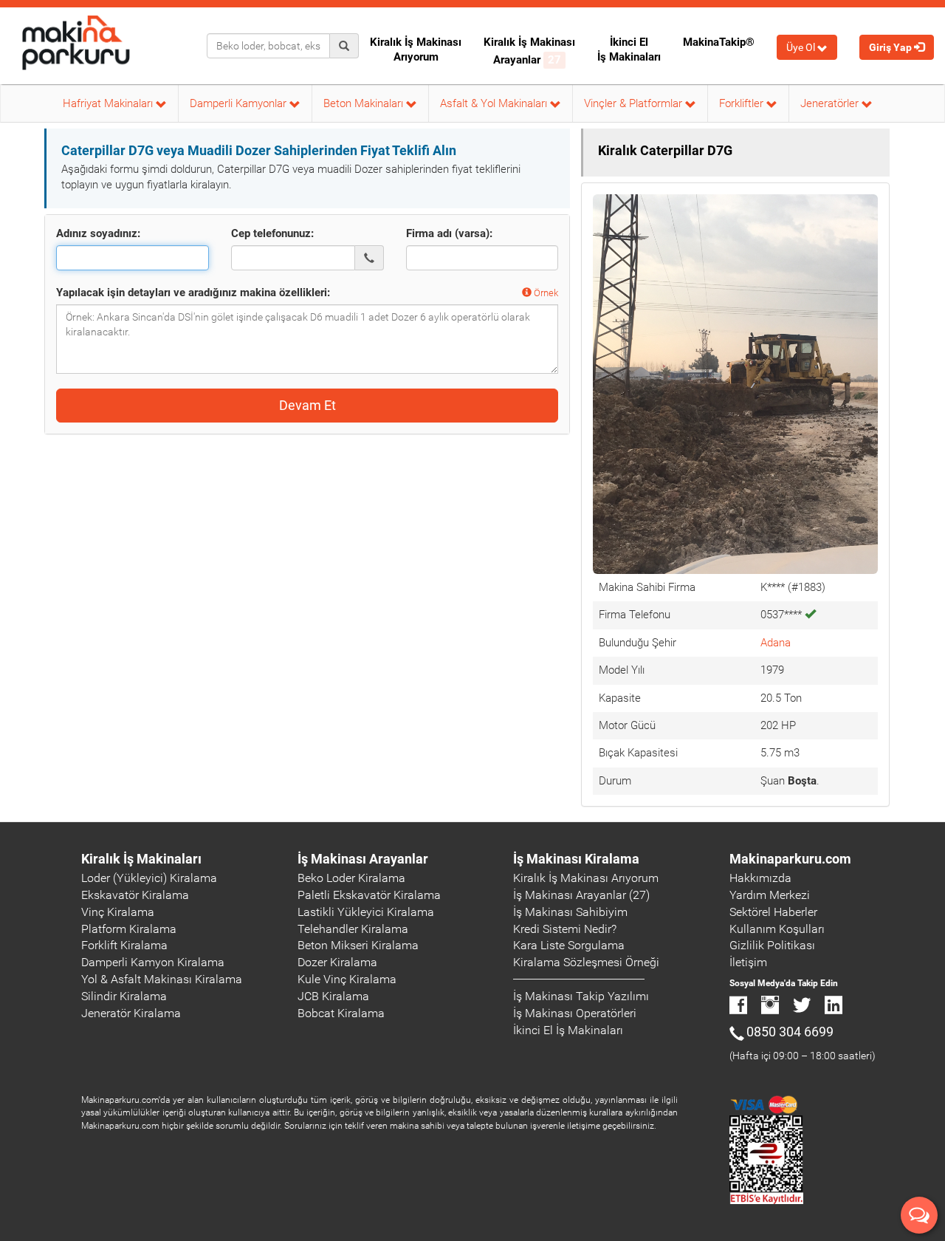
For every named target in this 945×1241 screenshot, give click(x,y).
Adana (775, 642)
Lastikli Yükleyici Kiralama (366, 912)
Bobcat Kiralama (341, 1013)
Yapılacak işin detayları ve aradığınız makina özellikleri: (193, 292)
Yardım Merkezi (769, 895)
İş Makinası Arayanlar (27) (581, 895)
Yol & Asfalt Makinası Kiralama (161, 979)
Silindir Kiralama (124, 996)
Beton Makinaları (364, 103)
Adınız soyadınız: (98, 233)
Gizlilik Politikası (772, 945)
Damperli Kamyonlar (239, 103)
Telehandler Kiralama (353, 929)
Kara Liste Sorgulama (569, 945)
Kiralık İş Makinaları (141, 858)
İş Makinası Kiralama (576, 858)
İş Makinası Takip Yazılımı (581, 996)
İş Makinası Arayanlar (363, 858)
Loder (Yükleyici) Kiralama (149, 878)
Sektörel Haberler (773, 912)
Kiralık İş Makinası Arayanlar (529, 50)
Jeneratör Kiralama (131, 1013)
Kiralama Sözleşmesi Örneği (586, 962)
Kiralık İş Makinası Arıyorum (415, 49)
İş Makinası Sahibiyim (570, 912)
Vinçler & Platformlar (634, 103)
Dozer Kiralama (337, 962)
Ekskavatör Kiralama (135, 895)
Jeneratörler (831, 103)
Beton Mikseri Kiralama (358, 945)
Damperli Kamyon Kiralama (152, 962)
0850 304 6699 (790, 1031)
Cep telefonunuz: (272, 233)
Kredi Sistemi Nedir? (564, 929)
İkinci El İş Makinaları (629, 49)
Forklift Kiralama (124, 945)
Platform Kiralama (128, 929)
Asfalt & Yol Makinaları (495, 103)
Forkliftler (742, 103)
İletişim (748, 962)
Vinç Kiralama (117, 912)
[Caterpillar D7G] (735, 383)
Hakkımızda (760, 878)
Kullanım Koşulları (777, 929)
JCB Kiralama (333, 996)
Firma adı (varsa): (449, 233)
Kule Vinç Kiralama (347, 979)
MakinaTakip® (719, 42)
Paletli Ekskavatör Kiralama (369, 895)
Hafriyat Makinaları (109, 103)
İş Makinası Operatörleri (574, 1013)
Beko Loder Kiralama (351, 878)
